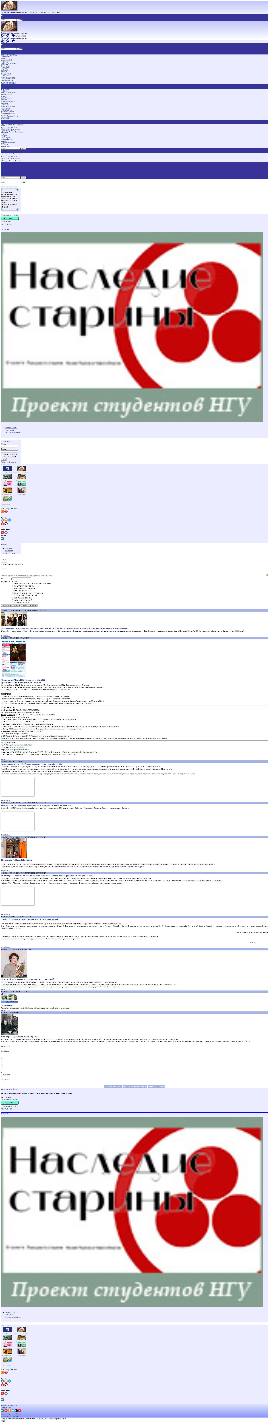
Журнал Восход (6, 128)
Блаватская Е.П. (6, 60)
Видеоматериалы (7, 139)
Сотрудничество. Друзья (9, 116)
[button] (9, 509)
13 (2, 1058)
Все (2, 1077)
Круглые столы (6, 95)
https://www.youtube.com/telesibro (17, 750)
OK (3, 1421)
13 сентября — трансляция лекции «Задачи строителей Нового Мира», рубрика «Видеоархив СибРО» (48, 875)
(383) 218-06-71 (6, 17)
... (1, 1056)
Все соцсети (5, 147)
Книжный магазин (7, 111)
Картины (4, 135)
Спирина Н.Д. (6, 74)
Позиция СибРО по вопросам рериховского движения (13, 430)
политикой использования (46, 1419)
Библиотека (5, 132)
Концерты (4, 99)
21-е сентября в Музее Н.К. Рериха (16, 860)
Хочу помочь (5, 118)
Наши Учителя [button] (4, 52)
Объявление (6, 1005)
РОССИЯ (4, 144)
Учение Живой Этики (9, 55)
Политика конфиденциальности (10, 1416)
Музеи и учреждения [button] (5, 150)
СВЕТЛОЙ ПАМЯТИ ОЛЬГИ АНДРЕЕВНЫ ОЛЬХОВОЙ (28, 979)
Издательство (6, 109)
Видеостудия (5, 114)
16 (2, 1065)
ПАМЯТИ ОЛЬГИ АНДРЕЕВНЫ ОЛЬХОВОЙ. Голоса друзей (29, 919)
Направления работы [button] (5, 86)
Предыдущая (5, 1074)
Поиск (20, 19)
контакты (33, 12)
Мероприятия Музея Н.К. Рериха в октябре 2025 (23, 680)
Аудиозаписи (5, 137)
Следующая (5, 1079)
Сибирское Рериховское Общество (11, 1414)
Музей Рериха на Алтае (9, 156)
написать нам (44, 12)
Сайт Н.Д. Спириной (8, 83)
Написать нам (10, 553)
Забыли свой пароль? (8, 462)
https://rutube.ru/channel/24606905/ (20, 745)
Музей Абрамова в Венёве (10, 158)
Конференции (6, 102)
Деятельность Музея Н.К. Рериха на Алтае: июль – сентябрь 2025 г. (32, 764)
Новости (4, 125)
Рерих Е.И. (5, 62)
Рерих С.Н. (5, 69)
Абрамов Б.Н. (6, 72)
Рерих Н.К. (5, 64)
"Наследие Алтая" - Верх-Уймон (12, 161)
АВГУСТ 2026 (6, 224)
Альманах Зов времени (9, 130)
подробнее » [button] (5, 636)
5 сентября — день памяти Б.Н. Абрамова (20, 1036)
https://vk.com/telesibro (17, 747)
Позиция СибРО (7, 81)
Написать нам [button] (6, 1408)
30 (2, 1072)
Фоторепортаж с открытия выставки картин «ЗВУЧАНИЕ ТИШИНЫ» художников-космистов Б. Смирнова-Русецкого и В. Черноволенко (64, 628)
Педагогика (5, 104)
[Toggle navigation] (2, 15)
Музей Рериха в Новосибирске (12, 154)
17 (2, 1067)
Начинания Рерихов (8, 78)
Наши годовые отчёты (9, 92)
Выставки (4, 97)
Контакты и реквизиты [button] (9, 1405)
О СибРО (4, 90)
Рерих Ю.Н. (5, 67)
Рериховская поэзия (8, 106)
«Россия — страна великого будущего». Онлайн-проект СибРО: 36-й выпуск (36, 805)
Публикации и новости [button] (5, 122)
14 (2, 1060)
